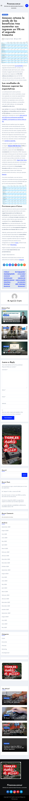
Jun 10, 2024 (17, 321)
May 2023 (4, 627)
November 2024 (6, 562)
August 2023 (5, 616)
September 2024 (6, 570)
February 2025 (5, 552)
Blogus (22, 797)
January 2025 (5, 555)
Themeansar (14, 799)
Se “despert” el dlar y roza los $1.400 (11, 491)
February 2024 (5, 595)
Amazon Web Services (14, 145)
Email (3, 396)
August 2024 (5, 573)
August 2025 (5, 530)
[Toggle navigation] (1, 5)
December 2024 (6, 559)
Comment (5, 369)
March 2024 (5, 591)
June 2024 (4, 580)
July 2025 (4, 534)
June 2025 (4, 537)
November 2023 (6, 606)
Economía (4, 642)
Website (4, 403)
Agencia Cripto (9, 38)
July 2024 (4, 577)
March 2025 (5, 548)
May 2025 (4, 541)
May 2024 (4, 584)
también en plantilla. (10, 140)
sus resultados (19, 65)
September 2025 (6, 527)
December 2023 (6, 602)
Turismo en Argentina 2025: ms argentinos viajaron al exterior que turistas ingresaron (14, 748)
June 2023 (4, 624)
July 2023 (4, 620)
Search (4, 470)
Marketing (5, 14)
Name (4, 390)
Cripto (3, 638)
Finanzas (4, 645)
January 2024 (5, 598)
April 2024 (4, 588)
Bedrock (4, 174)
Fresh (16, 242)
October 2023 (5, 609)
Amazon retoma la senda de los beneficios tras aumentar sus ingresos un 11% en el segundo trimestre (13, 26)
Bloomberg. (14, 244)
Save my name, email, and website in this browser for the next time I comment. (12, 413)
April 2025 (4, 545)
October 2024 (5, 566)
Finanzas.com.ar (13, 4)
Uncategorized (5, 652)
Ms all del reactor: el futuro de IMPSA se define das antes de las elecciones (13, 732)
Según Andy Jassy (22, 160)
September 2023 (6, 613)
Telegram (21, 259)
